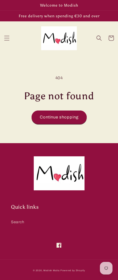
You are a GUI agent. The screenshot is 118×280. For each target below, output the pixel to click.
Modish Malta (51, 270)
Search (17, 222)
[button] (7, 38)
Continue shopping (59, 117)
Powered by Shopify (72, 270)
